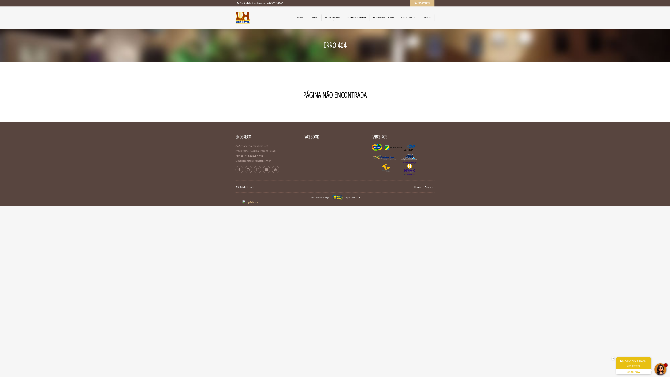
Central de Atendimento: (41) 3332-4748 (261, 3)
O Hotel (314, 17)
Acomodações (332, 17)
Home (300, 17)
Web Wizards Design (320, 197)
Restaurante (408, 17)
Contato (426, 17)
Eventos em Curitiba (383, 17)
